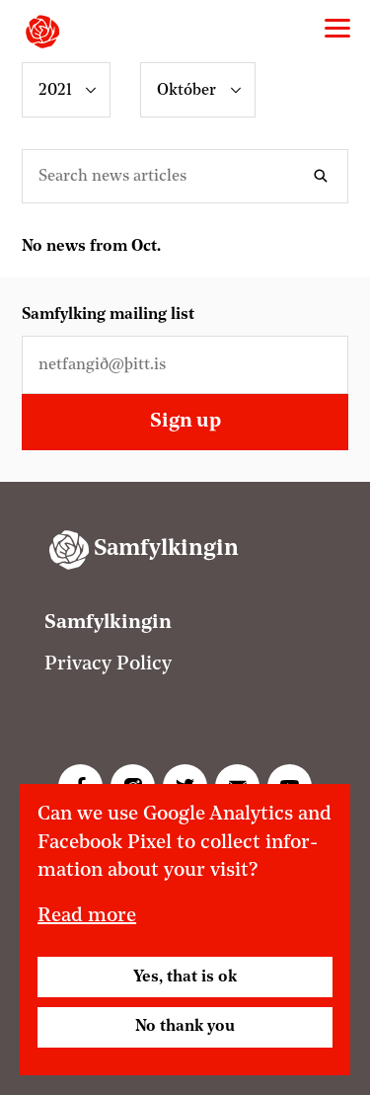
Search (324, 176)
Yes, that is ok (185, 977)
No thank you (185, 1027)
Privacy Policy (108, 664)
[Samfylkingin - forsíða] (42, 31)
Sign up (185, 421)
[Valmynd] (337, 28)
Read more (86, 916)
